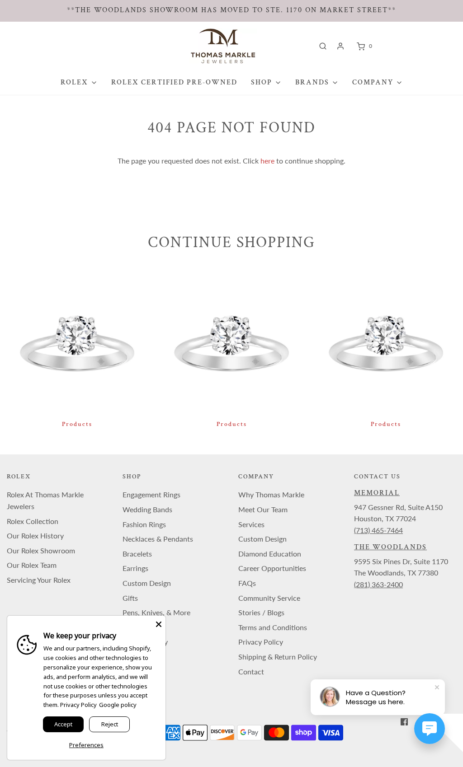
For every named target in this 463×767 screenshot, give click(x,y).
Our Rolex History (35, 535)
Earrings (135, 568)
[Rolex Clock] (412, 45)
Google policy (118, 705)
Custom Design (147, 583)
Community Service (269, 598)
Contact (251, 671)
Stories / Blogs (261, 612)
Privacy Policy (260, 641)
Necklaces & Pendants (158, 538)
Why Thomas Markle (271, 494)
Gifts (130, 598)
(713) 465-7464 (378, 530)
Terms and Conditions (272, 627)
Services (251, 524)
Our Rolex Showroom (41, 550)
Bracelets (137, 553)
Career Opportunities (272, 568)
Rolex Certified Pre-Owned (174, 82)
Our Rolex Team (32, 565)
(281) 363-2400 (378, 584)
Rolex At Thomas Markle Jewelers (45, 500)
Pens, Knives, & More (156, 612)
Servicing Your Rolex (39, 579)
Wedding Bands (147, 509)
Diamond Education (269, 553)
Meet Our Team (263, 509)
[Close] (158, 622)
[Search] (322, 46)
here (267, 160)
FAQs (247, 583)
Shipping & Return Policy (277, 656)
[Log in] (340, 46)
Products (77, 424)
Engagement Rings (151, 494)
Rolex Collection (32, 521)
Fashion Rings (144, 524)
